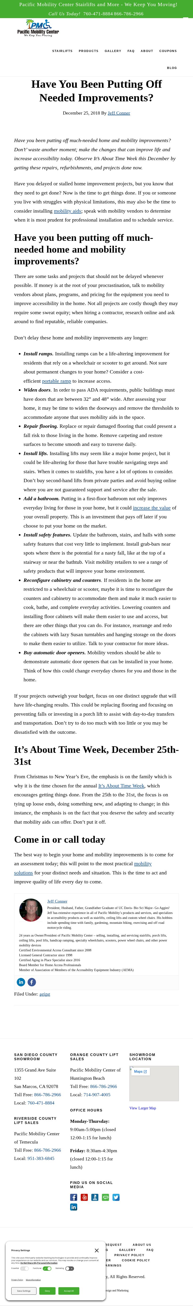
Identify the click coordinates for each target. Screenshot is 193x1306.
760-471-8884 (98, 13)
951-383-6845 (41, 1158)
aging (45, 993)
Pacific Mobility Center (46, 29)
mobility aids (67, 211)
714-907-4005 (97, 1094)
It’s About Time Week (121, 786)
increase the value (152, 508)
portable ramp (56, 381)
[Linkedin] (21, 982)
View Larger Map (142, 1108)
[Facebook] (32, 982)
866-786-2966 (129, 13)
